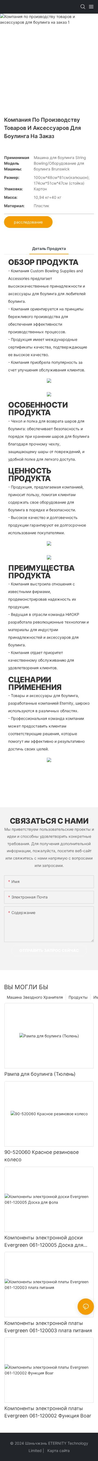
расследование (28, 222)
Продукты (78, 997)
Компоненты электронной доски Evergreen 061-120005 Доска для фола (43, 1242)
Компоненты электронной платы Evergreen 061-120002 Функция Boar (47, 1412)
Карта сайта (58, 1450)
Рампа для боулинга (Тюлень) (40, 1074)
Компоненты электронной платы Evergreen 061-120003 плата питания (48, 1326)
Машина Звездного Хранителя (35, 997)
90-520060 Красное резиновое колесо (41, 1155)
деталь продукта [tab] (49, 248)
